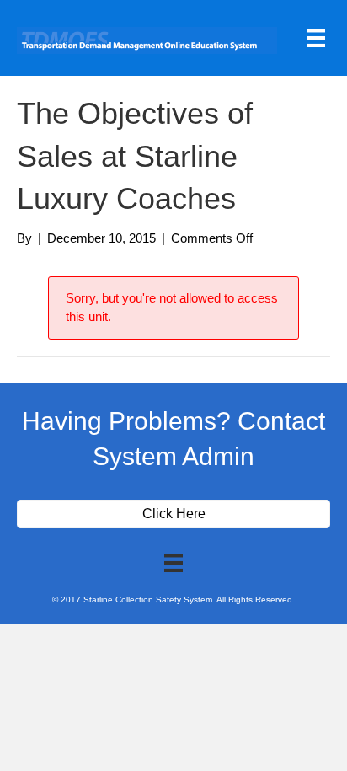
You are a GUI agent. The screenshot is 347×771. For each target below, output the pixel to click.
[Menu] (316, 38)
